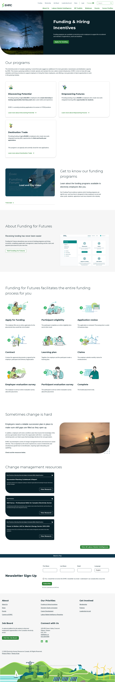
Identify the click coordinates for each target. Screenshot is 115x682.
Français (89, 3)
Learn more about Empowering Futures (74, 112)
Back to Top (57, 556)
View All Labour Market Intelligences (94, 547)
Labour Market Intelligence (61, 8)
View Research (46, 489)
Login (82, 3)
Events (97, 8)
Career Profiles (107, 8)
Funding (41, 3)
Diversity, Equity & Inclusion (49, 608)
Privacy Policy (6, 653)
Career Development (47, 611)
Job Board (56, 3)
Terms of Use (15, 653)
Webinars (88, 8)
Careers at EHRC (7, 614)
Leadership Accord (67, 3)
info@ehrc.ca (45, 634)
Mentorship (48, 3)
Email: (79, 566)
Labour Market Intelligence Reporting (52, 614)
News (75, 3)
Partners (82, 608)
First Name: (46, 566)
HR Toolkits (78, 8)
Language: (98, 566)
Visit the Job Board (11, 638)
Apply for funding (62, 42)
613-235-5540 (45, 636)
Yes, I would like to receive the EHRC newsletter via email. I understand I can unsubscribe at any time (75, 578)
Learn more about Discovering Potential (21, 112)
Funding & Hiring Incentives (49, 604)
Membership (83, 604)
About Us (46, 8)
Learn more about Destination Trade (20, 153)
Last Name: (63, 566)
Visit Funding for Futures (16, 251)
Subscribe (47, 583)
